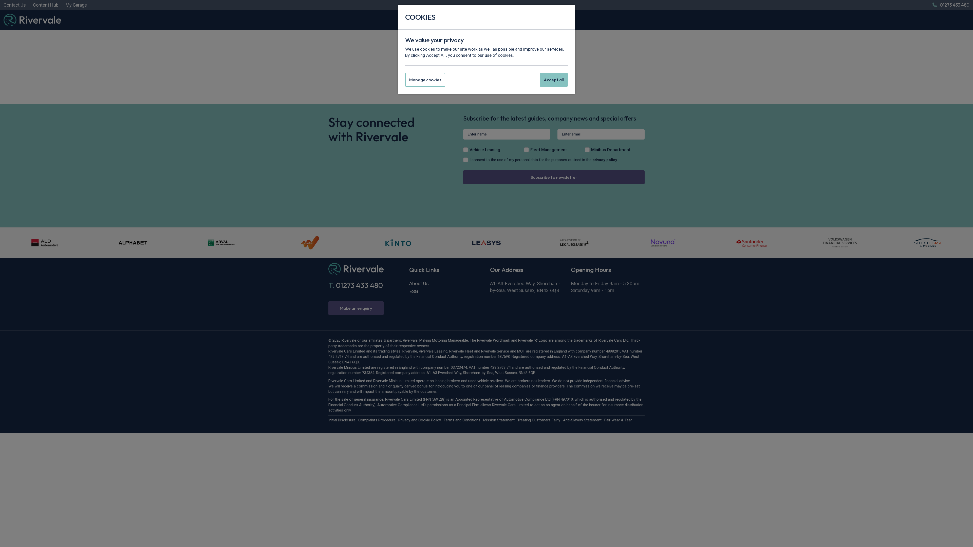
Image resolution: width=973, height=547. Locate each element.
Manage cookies (425, 79)
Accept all (554, 79)
